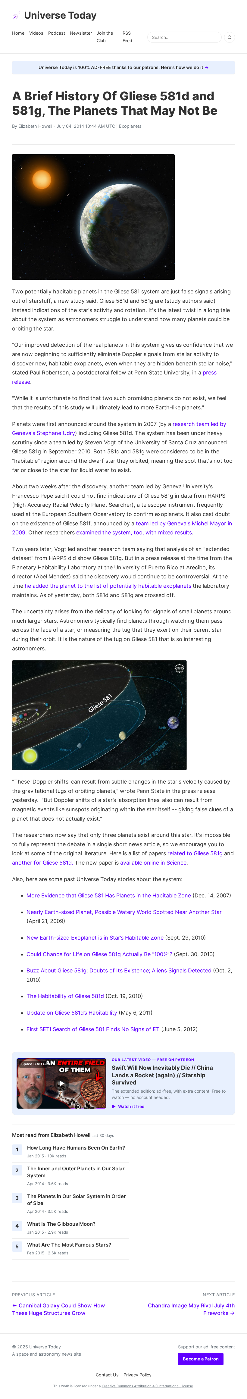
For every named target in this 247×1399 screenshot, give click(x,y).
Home (18, 33)
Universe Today (60, 15)
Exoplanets (130, 126)
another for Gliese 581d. (42, 862)
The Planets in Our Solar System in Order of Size (76, 1199)
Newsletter (81, 33)
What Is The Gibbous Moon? (61, 1224)
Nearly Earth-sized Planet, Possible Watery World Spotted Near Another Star (124, 912)
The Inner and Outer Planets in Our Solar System (76, 1172)
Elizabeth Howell (35, 126)
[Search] (229, 37)
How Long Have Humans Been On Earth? (76, 1148)
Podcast (56, 33)
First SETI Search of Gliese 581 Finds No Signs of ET (93, 1029)
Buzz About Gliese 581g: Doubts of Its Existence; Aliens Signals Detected (119, 970)
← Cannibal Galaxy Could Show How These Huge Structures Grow (58, 1309)
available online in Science (153, 862)
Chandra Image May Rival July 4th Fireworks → (191, 1309)
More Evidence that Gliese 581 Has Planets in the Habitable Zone (109, 895)
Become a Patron (201, 1358)
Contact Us (107, 1374)
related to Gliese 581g (195, 853)
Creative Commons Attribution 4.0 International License (147, 1386)
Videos (36, 33)
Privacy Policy (138, 1374)
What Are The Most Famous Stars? (69, 1245)
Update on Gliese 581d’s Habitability (72, 1012)
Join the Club (105, 36)
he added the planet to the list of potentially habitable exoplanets (108, 586)
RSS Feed (127, 36)
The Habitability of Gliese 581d (65, 996)
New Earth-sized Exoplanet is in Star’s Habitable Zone (95, 937)
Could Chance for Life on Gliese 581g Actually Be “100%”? (99, 954)
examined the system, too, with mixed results (134, 532)
